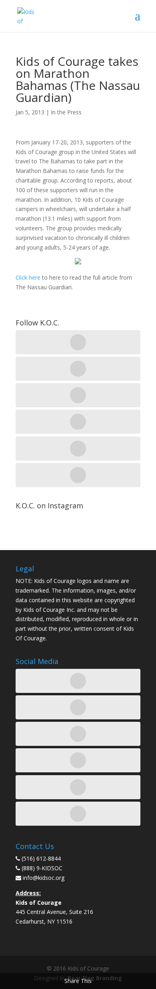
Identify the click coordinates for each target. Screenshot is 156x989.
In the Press (66, 112)
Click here (28, 277)
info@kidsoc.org (43, 877)
